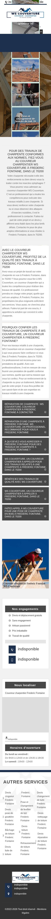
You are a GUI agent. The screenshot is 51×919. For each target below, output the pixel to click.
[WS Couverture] (25, 13)
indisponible (28, 649)
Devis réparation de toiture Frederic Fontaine (43, 841)
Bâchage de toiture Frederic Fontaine (9, 835)
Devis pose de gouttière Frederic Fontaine (9, 816)
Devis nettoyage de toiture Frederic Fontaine (42, 820)
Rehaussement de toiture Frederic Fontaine (26, 848)
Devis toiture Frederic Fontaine (26, 832)
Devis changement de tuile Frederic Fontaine (42, 800)
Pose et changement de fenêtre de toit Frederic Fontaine (26, 811)
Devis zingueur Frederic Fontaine (9, 798)
